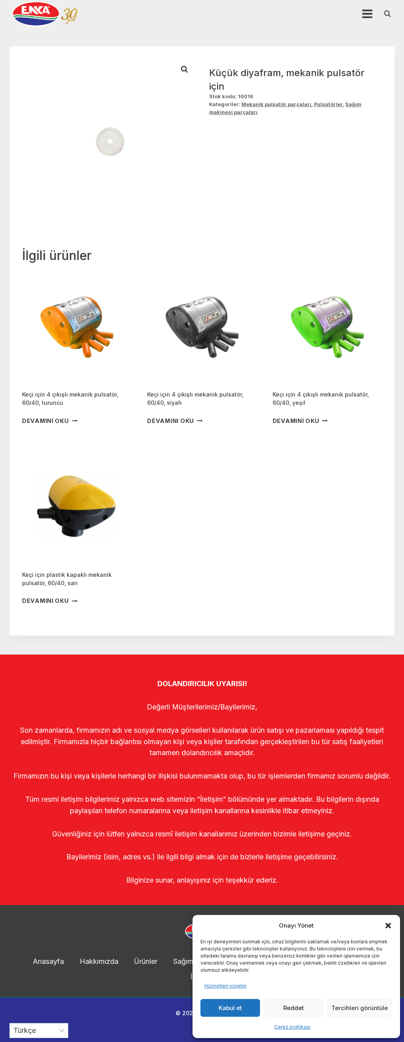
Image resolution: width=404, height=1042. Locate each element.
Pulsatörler (328, 104)
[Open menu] (367, 14)
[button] (388, 926)
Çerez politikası (292, 1027)
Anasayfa (48, 961)
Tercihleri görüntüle (359, 1008)
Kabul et (230, 1008)
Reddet (293, 1008)
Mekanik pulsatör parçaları (276, 104)
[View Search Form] (387, 14)
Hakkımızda (99, 961)
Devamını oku (45, 420)
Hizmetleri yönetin (225, 986)
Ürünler (145, 961)
